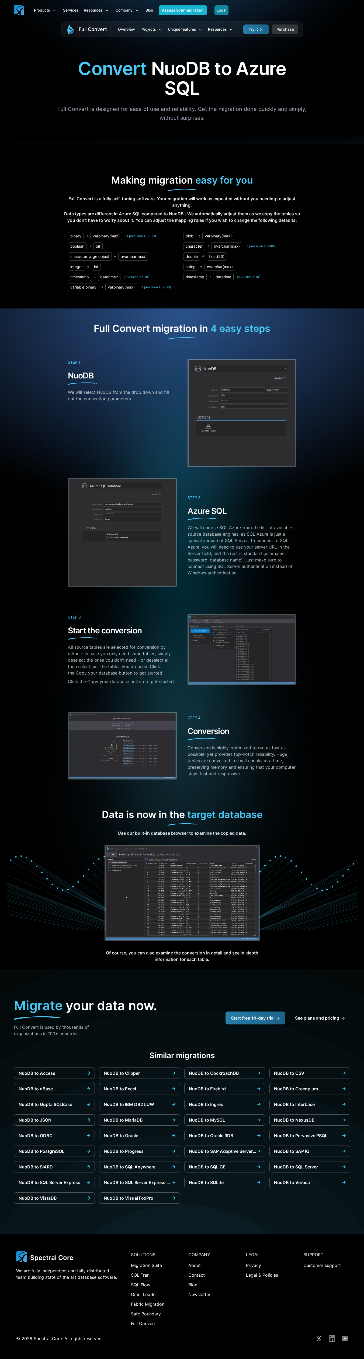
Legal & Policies (262, 1275)
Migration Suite (146, 1265)
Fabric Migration (147, 1304)
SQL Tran (140, 1275)
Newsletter (199, 1294)
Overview (126, 29)
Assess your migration (183, 10)
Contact (196, 1275)
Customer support (322, 1265)
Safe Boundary (146, 1313)
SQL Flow (140, 1284)
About (194, 1265)
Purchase (285, 29)
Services (70, 10)
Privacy (253, 1265)
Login (221, 10)
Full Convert (93, 29)
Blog (149, 10)
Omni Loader (144, 1294)
